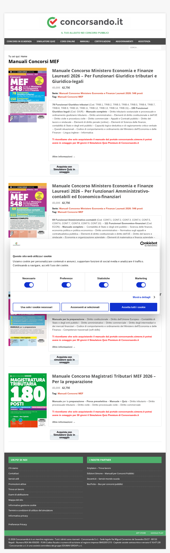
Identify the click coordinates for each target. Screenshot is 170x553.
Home (24, 56)
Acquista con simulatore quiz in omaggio (64, 360)
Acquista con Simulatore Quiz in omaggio (64, 169)
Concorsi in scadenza (19, 41)
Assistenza (144, 41)
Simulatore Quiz (46, 41)
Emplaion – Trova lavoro (99, 468)
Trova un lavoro (16, 489)
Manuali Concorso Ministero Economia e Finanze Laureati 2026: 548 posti (101, 93)
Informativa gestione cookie (22, 505)
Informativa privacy (18, 515)
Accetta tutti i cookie (133, 307)
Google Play (157, 533)
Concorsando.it (130, 143)
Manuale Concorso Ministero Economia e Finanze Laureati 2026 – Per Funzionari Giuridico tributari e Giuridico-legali (104, 76)
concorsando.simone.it (131, 139)
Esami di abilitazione (18, 494)
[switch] (66, 284)
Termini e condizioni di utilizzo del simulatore (30, 510)
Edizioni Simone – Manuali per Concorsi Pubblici (110, 473)
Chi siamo (13, 468)
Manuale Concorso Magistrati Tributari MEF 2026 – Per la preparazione (104, 378)
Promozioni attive (17, 484)
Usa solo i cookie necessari (36, 307)
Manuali (84, 41)
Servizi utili (13, 478)
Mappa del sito (15, 499)
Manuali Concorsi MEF (70, 96)
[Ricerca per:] (145, 47)
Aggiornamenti (124, 41)
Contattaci (13, 473)
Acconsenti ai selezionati (85, 307)
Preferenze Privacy (17, 524)
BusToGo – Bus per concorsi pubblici (105, 484)
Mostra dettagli (142, 297)
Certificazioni (103, 41)
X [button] (167, 3)
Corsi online (67, 41)
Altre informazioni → (63, 156)
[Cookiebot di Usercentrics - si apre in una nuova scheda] (142, 243)
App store (141, 533)
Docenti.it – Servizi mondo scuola (103, 478)
